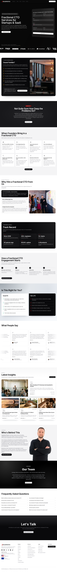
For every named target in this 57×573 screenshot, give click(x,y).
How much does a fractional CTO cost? (7, 500)
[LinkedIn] (1, 550)
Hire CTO (19, 547)
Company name (35, 27)
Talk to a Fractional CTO (22, 90)
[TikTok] (12, 550)
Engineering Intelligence (31, 547)
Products (19, 549)
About (20, 1)
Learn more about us (6, 454)
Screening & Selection (31, 555)
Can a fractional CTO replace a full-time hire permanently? (38, 502)
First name (34, 14)
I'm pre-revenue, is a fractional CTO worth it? (8, 505)
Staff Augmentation (31, 554)
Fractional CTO (30, 549)
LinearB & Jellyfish (21, 562)
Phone (34, 23)
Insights (19, 552)
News (17, 1)
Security (23, 1)
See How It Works (28, 169)
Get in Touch (43, 33)
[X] (6, 550)
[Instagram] (8, 550)
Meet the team (28, 482)
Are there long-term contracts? (34, 507)
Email (34, 18)
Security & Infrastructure (31, 552)
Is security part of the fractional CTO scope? (36, 500)
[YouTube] (10, 550)
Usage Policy (40, 549)
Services (19, 546)
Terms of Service (40, 546)
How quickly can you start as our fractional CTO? (9, 502)
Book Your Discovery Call (6, 278)
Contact (27, 1)
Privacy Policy (40, 547)
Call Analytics (20, 560)
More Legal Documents (41, 552)
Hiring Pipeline (30, 557)
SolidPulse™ (29, 546)
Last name (44, 13)
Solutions (13, 1)
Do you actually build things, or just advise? (8, 507)
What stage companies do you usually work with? (37, 505)
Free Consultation (52, 1)
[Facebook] (4, 550)
